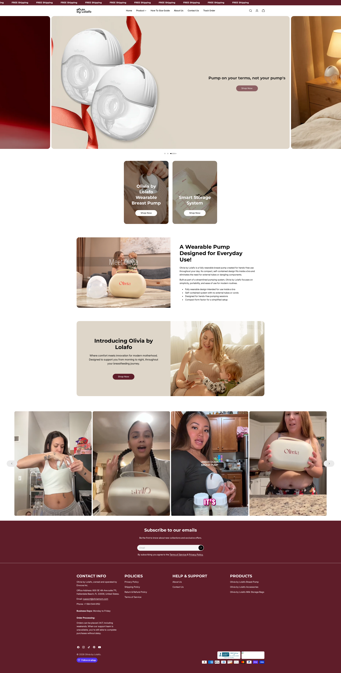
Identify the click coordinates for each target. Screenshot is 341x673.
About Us (177, 582)
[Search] (250, 10)
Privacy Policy (132, 582)
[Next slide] (329, 463)
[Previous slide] (12, 463)
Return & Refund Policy (136, 592)
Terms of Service (178, 554)
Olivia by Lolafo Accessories (244, 587)
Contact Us (178, 587)
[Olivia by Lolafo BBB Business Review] (228, 655)
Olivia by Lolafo (93, 654)
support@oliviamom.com (95, 599)
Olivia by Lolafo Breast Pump (244, 582)
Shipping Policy (132, 587)
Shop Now (274, 145)
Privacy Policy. (196, 554)
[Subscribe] (201, 547)
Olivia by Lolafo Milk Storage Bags (247, 592)
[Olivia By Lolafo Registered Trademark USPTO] (252, 655)
